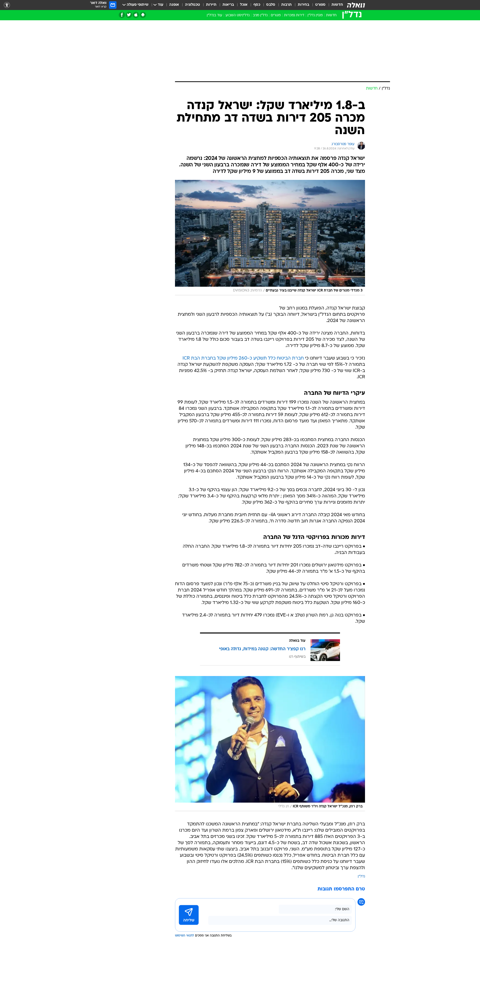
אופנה (174, 5)
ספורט (320, 5)
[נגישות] (7, 5)
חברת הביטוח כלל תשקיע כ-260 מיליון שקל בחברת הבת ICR (243, 358)
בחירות (303, 5)
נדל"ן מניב (260, 15)
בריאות (228, 5)
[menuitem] (334, 5)
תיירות (211, 5)
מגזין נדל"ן (315, 15)
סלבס (270, 5)
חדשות (337, 5)
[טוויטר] (129, 15)
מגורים (276, 15)
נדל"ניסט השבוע (238, 15)
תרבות (286, 5)
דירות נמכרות (294, 15)
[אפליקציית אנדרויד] (143, 15)
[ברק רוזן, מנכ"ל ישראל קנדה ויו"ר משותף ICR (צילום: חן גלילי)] (270, 743)
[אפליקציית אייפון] (136, 15)
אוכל (244, 5)
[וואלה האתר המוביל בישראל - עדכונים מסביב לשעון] (356, 5)
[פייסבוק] (122, 15)
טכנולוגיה (192, 5)
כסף (257, 5)
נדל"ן (361, 876)
